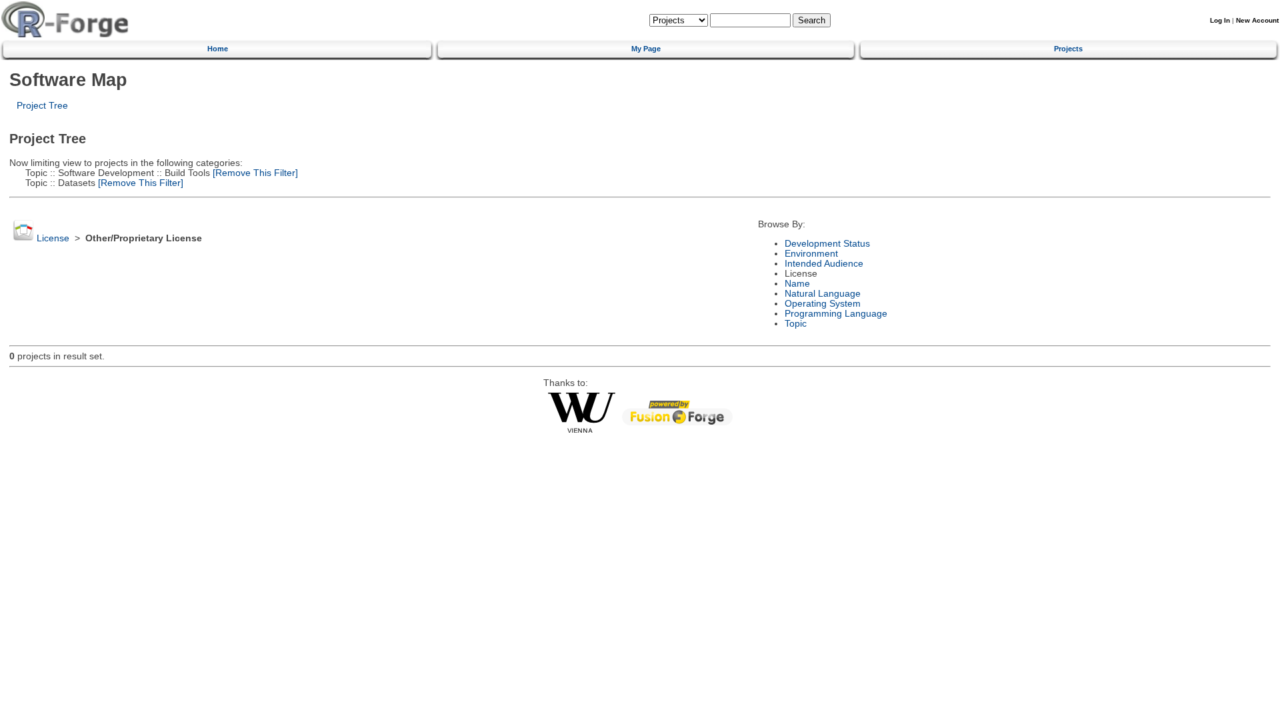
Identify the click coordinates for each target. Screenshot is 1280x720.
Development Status (827, 244)
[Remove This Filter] (254, 173)
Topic (796, 324)
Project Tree (42, 106)
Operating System (823, 304)
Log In (1220, 20)
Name (797, 284)
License (53, 238)
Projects (1068, 49)
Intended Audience (824, 264)
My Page (646, 49)
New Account (1257, 20)
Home (217, 49)
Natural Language (823, 294)
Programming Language (836, 314)
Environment (811, 254)
